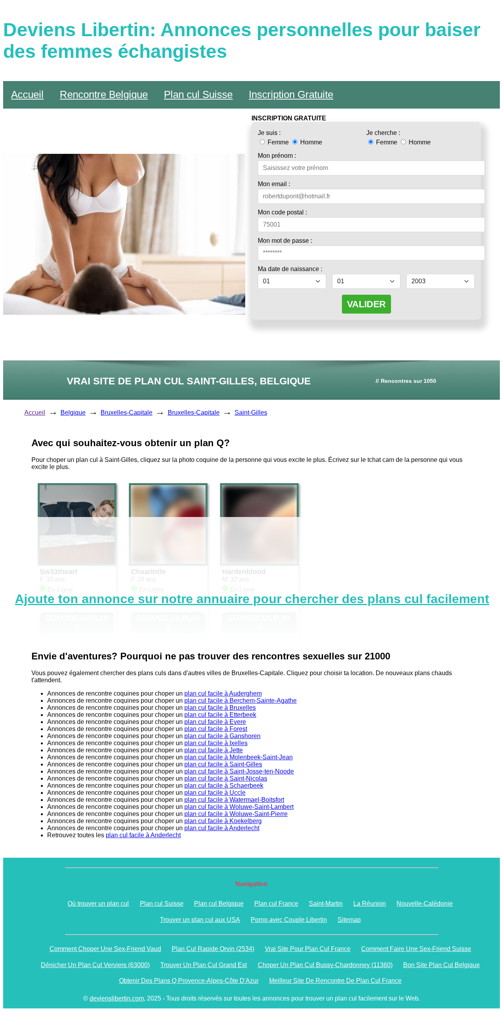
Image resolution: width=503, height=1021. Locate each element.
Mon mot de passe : (285, 240)
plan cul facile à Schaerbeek (223, 785)
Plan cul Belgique (219, 903)
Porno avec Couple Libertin (289, 919)
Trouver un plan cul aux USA (200, 919)
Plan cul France (276, 903)
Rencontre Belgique (104, 94)
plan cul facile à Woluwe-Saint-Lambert (239, 806)
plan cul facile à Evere (215, 721)
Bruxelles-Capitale (126, 412)
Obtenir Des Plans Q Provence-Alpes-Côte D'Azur (189, 980)
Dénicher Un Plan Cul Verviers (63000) (95, 965)
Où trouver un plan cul (98, 903)
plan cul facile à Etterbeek (220, 714)
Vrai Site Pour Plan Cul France (308, 948)
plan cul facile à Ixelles (216, 743)
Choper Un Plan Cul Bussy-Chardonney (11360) (325, 965)
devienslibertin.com (117, 998)
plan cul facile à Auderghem (223, 693)
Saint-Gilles (251, 412)
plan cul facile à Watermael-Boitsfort (234, 799)
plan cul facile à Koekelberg (223, 821)
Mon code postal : (282, 212)
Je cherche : (383, 132)
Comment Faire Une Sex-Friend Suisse (416, 948)
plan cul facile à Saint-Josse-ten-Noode (239, 771)
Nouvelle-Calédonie (425, 903)
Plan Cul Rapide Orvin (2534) (213, 948)
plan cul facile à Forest (215, 729)
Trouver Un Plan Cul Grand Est (203, 965)
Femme (278, 142)
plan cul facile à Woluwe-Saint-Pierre (236, 814)
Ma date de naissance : (290, 269)
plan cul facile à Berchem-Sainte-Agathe (240, 700)
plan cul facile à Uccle (215, 792)
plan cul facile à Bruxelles (220, 707)
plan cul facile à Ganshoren (222, 736)
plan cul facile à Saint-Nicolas (225, 778)
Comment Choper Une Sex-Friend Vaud (105, 948)
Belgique (73, 412)
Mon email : (274, 184)
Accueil (27, 94)
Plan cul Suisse (198, 94)
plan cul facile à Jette (213, 750)
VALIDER (366, 304)
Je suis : (269, 132)
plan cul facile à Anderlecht (221, 828)
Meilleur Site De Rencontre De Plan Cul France (335, 980)
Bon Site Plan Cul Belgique (441, 965)
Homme (310, 142)
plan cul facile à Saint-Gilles (223, 764)
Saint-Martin (326, 903)
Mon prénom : (277, 155)
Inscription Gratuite (291, 94)
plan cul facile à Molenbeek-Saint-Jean (238, 757)
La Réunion (369, 903)
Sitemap (349, 919)
